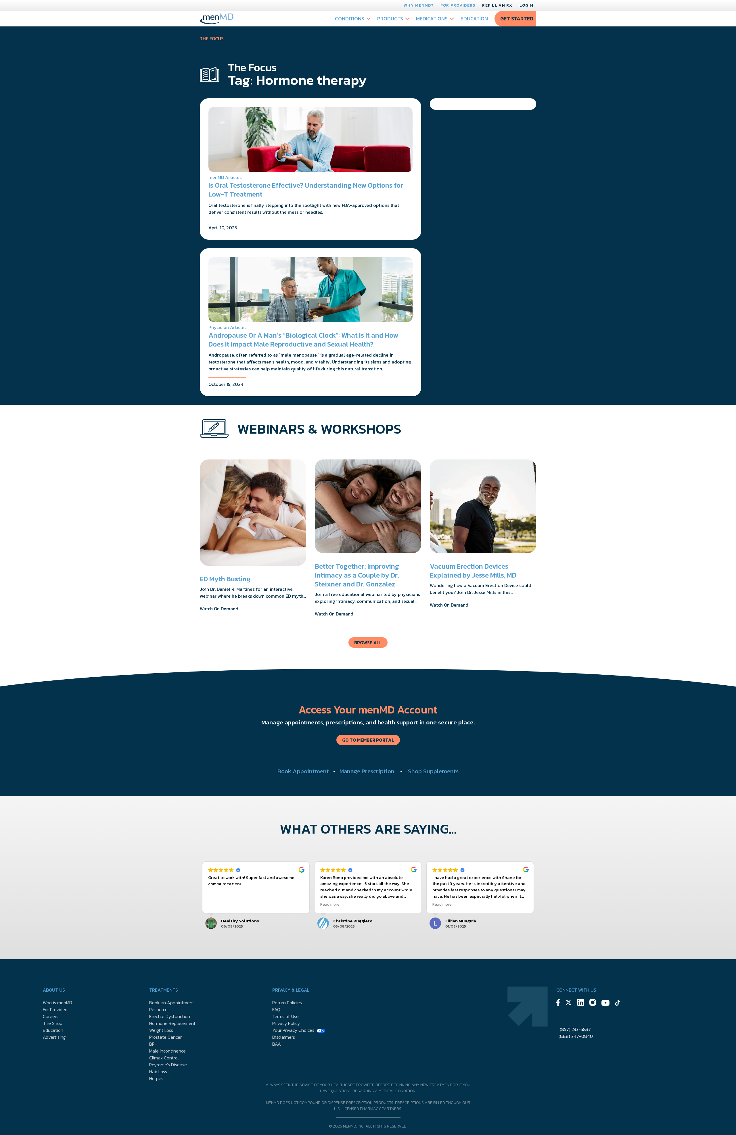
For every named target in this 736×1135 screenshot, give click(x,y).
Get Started (516, 18)
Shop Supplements (433, 771)
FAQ (276, 1009)
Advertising (54, 1037)
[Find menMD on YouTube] (605, 1003)
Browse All (368, 642)
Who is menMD (57, 1002)
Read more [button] (330, 904)
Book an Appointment (171, 1002)
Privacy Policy (286, 1023)
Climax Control (164, 1057)
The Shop (52, 1023)
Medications (432, 18)
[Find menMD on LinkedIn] (580, 1003)
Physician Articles (227, 327)
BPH (153, 1043)
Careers (50, 1016)
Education (474, 18)
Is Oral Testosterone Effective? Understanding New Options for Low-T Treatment (305, 189)
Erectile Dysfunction (169, 1016)
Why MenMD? (419, 5)
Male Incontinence (167, 1050)
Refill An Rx (497, 5)
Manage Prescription (367, 771)
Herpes (156, 1078)
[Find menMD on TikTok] (617, 1003)
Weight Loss (161, 1030)
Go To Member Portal (368, 739)
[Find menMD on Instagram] (592, 1003)
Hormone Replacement (172, 1023)
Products (390, 18)
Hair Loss (158, 1071)
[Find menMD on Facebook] (558, 1003)
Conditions (349, 18)
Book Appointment (303, 771)
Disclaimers (283, 1037)
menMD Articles (224, 177)
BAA (276, 1043)
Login (526, 5)
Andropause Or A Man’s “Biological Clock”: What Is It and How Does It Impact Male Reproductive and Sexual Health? (303, 339)
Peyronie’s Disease (168, 1064)
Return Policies (287, 1002)
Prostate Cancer (165, 1037)
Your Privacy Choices (293, 1030)
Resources (159, 1009)
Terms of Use (285, 1016)
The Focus (212, 38)
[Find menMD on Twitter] (568, 1003)
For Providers (458, 5)
